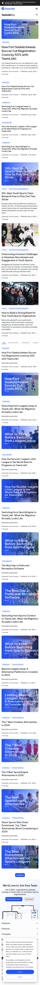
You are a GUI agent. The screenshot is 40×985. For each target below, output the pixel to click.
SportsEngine (8, 3)
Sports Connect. (18, 3)
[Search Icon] (36, 14)
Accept (20, 972)
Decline (20, 977)
